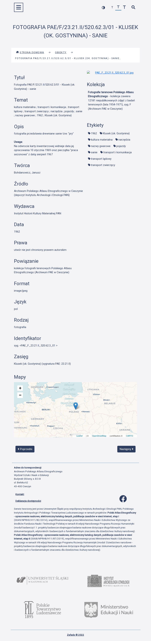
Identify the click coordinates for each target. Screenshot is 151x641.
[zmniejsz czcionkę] (112, 7)
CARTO (129, 435)
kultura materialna (102, 139)
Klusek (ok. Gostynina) (116, 133)
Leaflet (79, 435)
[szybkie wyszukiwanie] (133, 7)
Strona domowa (32, 52)
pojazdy (121, 146)
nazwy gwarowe (100, 146)
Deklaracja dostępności (28, 500)
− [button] (20, 395)
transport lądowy (101, 158)
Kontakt (19, 494)
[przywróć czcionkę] (118, 7)
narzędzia (124, 139)
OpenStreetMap (99, 435)
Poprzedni (25, 449)
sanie (94, 152)
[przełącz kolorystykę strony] (103, 7)
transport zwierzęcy (103, 165)
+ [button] (20, 388)
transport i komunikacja (117, 152)
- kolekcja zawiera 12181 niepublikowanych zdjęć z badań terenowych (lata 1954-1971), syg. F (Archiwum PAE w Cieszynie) (111, 100)
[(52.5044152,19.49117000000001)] (75, 406)
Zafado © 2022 (75, 634)
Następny (126, 449)
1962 (94, 133)
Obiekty (60, 52)
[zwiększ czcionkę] (124, 7)
